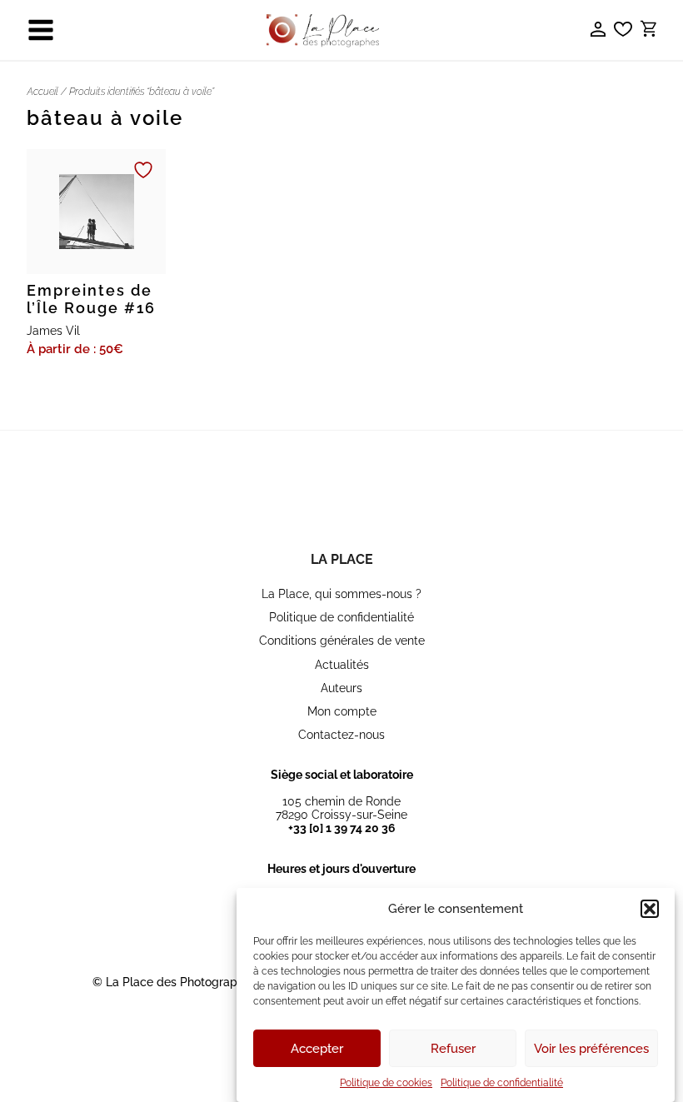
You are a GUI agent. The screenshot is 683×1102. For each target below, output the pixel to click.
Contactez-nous (341, 734)
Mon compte (341, 711)
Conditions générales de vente (342, 640)
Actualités (342, 664)
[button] (649, 908)
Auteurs (341, 688)
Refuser (453, 1048)
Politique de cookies (386, 1083)
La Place (342, 559)
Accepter (317, 1048)
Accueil (42, 91)
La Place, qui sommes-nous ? (341, 594)
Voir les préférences (591, 1048)
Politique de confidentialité (502, 1083)
